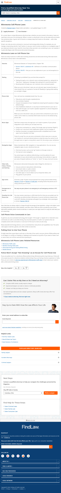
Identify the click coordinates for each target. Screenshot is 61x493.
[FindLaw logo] (9, 2)
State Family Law (10, 409)
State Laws (20, 20)
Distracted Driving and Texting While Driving (15, 247)
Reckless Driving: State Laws (10, 245)
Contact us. (7, 437)
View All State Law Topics (9, 339)
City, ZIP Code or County (10, 390)
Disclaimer (14, 489)
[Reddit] (23, 456)
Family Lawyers (5, 352)
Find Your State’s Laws (8, 336)
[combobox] (23, 393)
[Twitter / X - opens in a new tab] (12, 456)
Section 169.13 (25, 201)
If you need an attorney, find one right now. (17, 296)
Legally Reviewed (8, 31)
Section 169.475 (20, 70)
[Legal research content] (58, 475)
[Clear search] (41, 393)
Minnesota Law (28, 20)
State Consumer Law (11, 411)
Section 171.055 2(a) (31, 181)
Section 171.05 (19, 181)
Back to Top (31, 420)
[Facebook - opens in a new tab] (2, 456)
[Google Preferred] (28, 456)
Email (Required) (6, 319)
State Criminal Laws (11, 406)
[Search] (58, 2)
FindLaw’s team (11, 28)
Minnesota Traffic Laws (9, 244)
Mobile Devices (7, 249)
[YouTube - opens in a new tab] (7, 456)
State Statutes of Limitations (10, 342)
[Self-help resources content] (58, 471)
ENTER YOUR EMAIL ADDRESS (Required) (11, 444)
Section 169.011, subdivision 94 (24, 66)
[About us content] (58, 461)
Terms (2, 489)
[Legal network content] (58, 480)
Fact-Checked (22, 31)
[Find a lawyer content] (58, 466)
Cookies (22, 489)
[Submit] (57, 321)
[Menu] (2, 2)
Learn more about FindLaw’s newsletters (11, 327)
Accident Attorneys (6, 357)
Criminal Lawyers (6, 362)
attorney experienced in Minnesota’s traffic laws (28, 260)
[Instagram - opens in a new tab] (18, 456)
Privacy (8, 489)
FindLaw (3, 20)
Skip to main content (30, 2)
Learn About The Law (11, 20)
